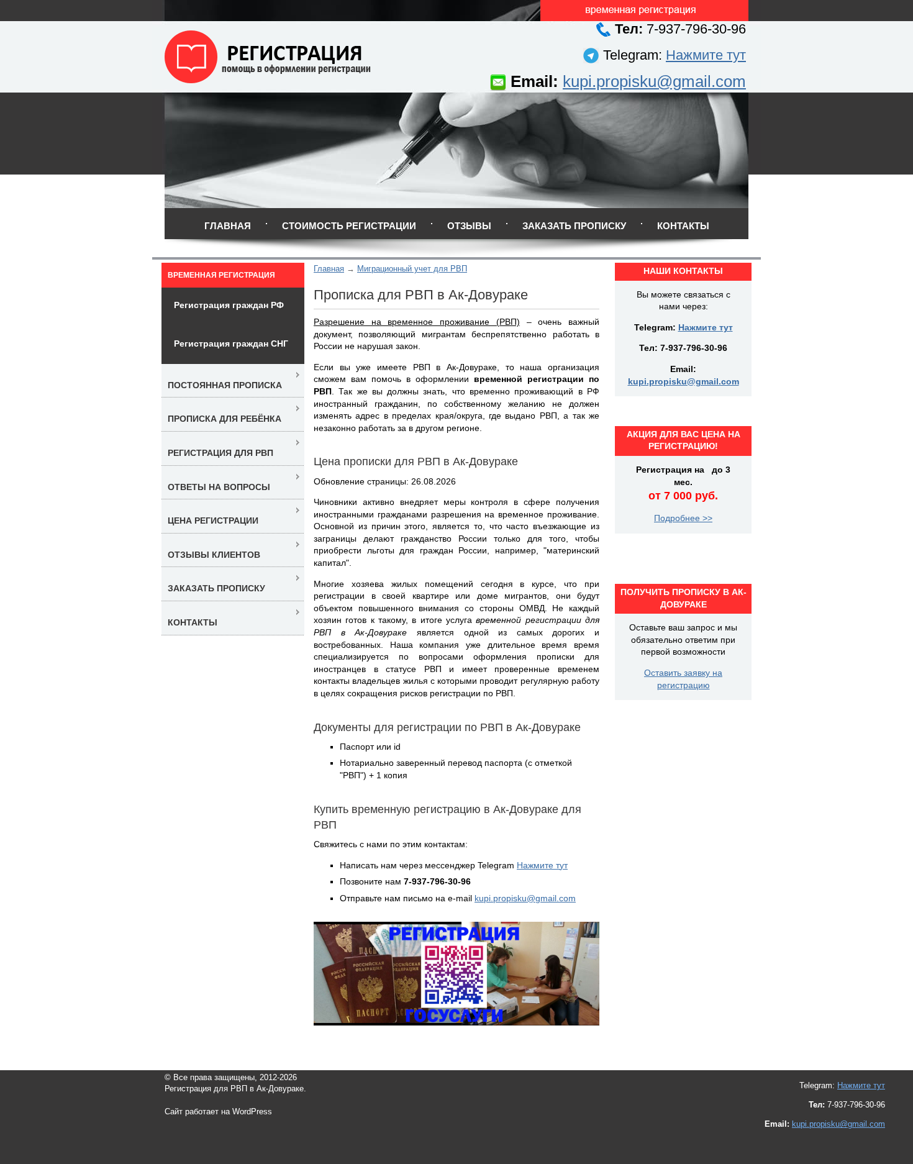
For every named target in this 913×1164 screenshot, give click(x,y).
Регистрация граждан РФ (229, 305)
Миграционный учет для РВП (412, 268)
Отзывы (469, 226)
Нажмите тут (706, 55)
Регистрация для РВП (220, 453)
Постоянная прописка (225, 385)
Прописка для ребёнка (224, 419)
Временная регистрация (221, 275)
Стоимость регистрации (349, 226)
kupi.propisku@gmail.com (654, 81)
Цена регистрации (213, 520)
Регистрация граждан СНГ (231, 343)
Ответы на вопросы (219, 487)
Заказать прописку (574, 226)
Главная (227, 226)
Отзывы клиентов (214, 555)
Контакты (683, 226)
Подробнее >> (683, 518)
